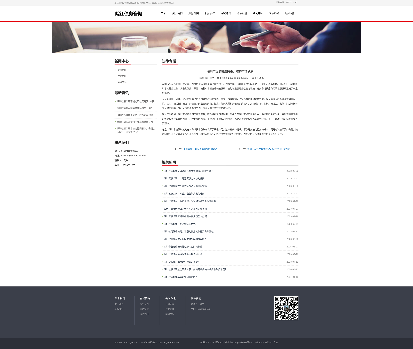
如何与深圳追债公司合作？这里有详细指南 (185, 208)
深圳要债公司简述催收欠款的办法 (200, 149)
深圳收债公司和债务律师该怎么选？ (135, 108)
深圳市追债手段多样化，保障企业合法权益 (268, 149)
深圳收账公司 (206, 342)
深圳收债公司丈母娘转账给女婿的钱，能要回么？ (189, 171)
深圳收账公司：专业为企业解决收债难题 (184, 193)
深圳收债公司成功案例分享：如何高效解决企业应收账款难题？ (195, 269)
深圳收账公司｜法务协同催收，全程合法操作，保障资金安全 (136, 130)
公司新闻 (121, 70)
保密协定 (144, 309)
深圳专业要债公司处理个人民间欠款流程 (184, 246)
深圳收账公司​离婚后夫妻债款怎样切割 (183, 254)
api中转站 (240, 342)
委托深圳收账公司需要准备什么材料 (135, 121)
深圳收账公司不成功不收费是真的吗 (135, 115)
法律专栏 (121, 81)
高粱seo (248, 342)
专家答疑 (274, 13)
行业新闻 (121, 75)
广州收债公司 (258, 342)
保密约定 (226, 13)
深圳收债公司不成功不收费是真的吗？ (136, 101)
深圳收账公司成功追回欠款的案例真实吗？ (185, 239)
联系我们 (290, 13)
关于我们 (177, 13)
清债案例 (242, 13)
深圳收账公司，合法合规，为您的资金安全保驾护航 (190, 201)
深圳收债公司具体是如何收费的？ (181, 277)
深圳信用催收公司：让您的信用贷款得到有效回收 (189, 231)
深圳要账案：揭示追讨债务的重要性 (182, 262)
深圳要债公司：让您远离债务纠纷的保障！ (185, 178)
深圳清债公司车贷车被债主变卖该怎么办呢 (185, 216)
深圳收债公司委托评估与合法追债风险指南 (185, 186)
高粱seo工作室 (271, 342)
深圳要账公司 (218, 342)
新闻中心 (258, 13)
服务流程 (210, 13)
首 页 (163, 13)
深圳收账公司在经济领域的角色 (180, 224)
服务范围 (193, 13)
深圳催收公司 (230, 342)
